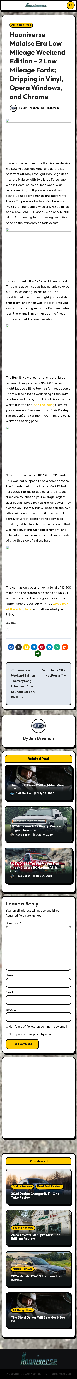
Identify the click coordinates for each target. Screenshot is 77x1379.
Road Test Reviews (49, 1186)
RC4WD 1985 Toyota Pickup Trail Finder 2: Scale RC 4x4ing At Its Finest (35, 867)
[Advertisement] (38, 1098)
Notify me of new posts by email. (31, 1034)
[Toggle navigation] (4, 5)
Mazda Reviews (22, 1268)
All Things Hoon (21, 24)
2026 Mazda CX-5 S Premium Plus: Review (37, 1278)
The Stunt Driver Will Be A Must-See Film (37, 787)
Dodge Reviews (22, 1186)
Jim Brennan (41, 738)
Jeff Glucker (24, 793)
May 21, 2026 (44, 875)
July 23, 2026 (45, 793)
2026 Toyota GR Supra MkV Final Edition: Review (36, 1237)
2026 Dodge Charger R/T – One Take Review (35, 1196)
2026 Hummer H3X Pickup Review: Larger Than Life (36, 828)
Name (9, 975)
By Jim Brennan (28, 108)
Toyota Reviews (23, 1227)
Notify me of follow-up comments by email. (38, 1026)
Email (9, 992)
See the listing (44, 405)
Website (11, 1009)
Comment (13, 923)
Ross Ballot (23, 834)
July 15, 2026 (44, 834)
